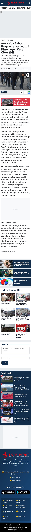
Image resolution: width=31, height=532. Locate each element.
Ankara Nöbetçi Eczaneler (8, 501)
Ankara (10, 40)
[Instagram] (14, 487)
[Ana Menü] (2, 3)
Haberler (3, 40)
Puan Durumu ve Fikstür (8, 512)
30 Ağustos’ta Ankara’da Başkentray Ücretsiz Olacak (7, 318)
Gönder (5, 363)
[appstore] (8, 492)
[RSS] (23, 487)
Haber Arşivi (21, 516)
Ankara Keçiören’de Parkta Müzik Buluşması (7, 302)
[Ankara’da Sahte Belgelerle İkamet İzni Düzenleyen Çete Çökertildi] (15, 81)
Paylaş (5, 92)
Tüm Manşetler (22, 511)
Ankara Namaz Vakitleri (7, 506)
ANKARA (12, 8)
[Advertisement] (15, 208)
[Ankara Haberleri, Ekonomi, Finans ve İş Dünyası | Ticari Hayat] (15, 3)
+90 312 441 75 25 (16, 477)
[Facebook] (7, 487)
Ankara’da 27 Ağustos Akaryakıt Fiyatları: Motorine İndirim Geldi (21, 303)
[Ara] (29, 3)
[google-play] (23, 492)
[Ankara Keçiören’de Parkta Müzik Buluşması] (8, 296)
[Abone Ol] (28, 92)
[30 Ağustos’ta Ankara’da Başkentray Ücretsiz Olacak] (8, 311)
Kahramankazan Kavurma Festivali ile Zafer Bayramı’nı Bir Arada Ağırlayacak (22, 335)
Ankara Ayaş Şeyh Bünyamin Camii (5, 333)
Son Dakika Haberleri (6, 517)
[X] (10, 487)
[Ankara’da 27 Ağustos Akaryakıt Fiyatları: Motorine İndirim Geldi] (23, 296)
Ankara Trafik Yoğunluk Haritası (20, 506)
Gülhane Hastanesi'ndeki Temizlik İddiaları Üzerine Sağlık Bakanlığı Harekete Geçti (22, 319)
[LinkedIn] (17, 487)
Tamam (20, 529)
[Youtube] (20, 487)
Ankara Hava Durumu (20, 501)
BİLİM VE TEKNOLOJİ (24, 8)
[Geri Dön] (1, 12)
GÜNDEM (4, 8)
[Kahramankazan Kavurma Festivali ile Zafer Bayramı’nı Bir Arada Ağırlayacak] (23, 328)
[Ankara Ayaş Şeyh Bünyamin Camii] (8, 328)
